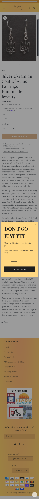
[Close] (35, 224)
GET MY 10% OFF (19, 269)
